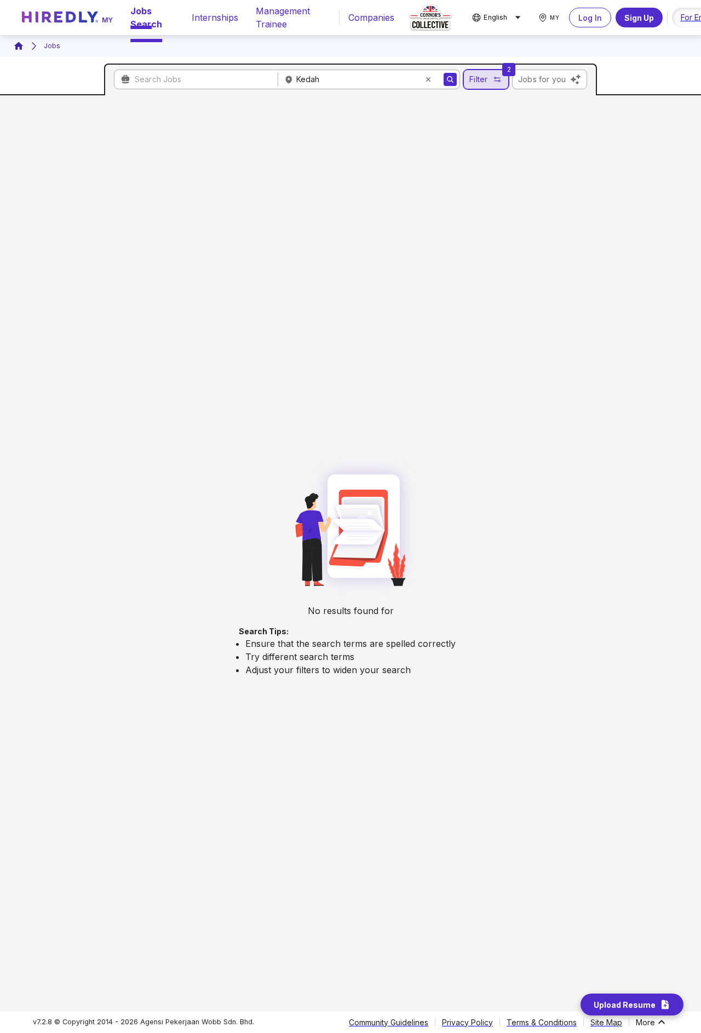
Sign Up (639, 17)
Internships (215, 17)
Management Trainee (283, 17)
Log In (590, 17)
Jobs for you (542, 79)
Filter (478, 79)
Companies (371, 17)
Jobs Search (146, 17)
